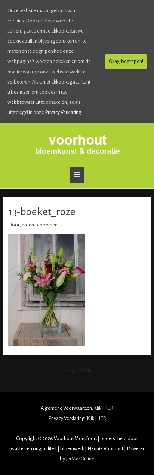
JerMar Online (80, 459)
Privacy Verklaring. (64, 112)
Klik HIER (103, 408)
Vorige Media (77, 370)
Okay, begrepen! (126, 61)
